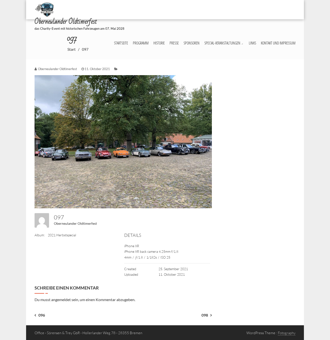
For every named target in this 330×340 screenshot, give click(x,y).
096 (41, 315)
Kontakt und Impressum (278, 43)
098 (204, 315)
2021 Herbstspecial (62, 235)
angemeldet (61, 299)
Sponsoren (192, 43)
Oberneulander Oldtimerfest (75, 223)
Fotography (286, 333)
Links (252, 43)
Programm (141, 43)
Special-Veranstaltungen (222, 43)
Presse (174, 43)
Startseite (121, 43)
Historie (159, 43)
